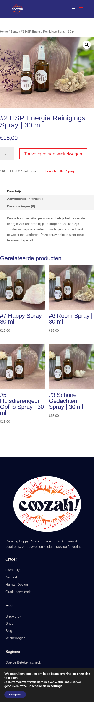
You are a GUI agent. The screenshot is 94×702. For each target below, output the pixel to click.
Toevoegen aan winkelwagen (53, 153)
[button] (87, 45)
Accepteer (15, 694)
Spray (14, 31)
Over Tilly (12, 570)
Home (4, 31)
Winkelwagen (15, 638)
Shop (9, 623)
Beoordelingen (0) (21, 206)
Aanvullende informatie (25, 199)
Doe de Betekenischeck (23, 662)
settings (56, 686)
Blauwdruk (13, 616)
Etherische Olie (53, 171)
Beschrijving (17, 191)
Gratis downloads (18, 592)
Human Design (16, 584)
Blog (8, 631)
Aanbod (11, 577)
